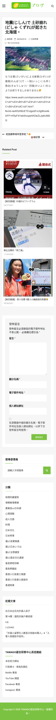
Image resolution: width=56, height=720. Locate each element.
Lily (7, 621)
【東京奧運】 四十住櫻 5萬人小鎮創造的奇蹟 (25, 299)
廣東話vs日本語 (13, 508)
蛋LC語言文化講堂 (14, 557)
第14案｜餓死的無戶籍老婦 (18, 616)
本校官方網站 (12, 660)
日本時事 (34, 39)
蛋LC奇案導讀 (12, 541)
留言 (12, 338)
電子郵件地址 (17, 392)
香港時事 (9, 585)
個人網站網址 (16, 405)
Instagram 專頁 (12, 689)
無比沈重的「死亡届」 (14, 250)
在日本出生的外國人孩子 (17, 610)
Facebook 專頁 (12, 684)
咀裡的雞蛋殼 (12, 497)
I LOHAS (9, 627)
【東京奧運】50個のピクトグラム (19, 201)
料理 (7, 524)
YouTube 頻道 (12, 678)
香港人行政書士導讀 (15, 574)
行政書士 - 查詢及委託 (16, 666)
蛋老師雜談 (11, 568)
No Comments (13, 42)
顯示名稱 (14, 379)
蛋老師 (9, 39)
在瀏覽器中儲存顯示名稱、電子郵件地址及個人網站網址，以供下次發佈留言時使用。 (27, 426)
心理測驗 (9, 513)
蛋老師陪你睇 (12, 563)
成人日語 (9, 519)
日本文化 (9, 530)
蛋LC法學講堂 (12, 552)
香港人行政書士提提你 (16, 579)
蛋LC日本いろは (13, 546)
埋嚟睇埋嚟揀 (12, 502)
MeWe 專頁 (11, 672)
